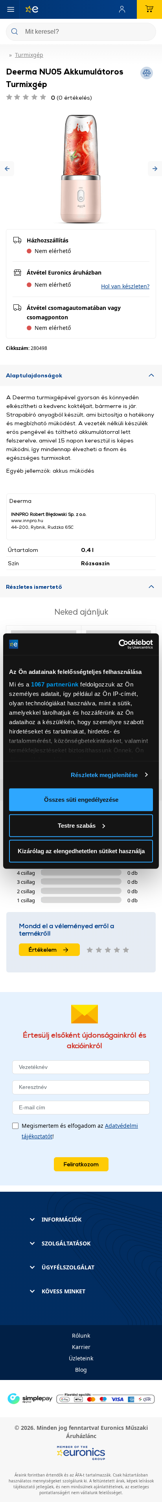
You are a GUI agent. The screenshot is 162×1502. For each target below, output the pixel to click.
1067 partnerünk (55, 684)
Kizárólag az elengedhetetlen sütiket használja (81, 851)
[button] (7, 168)
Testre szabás (77, 825)
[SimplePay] (81, 1398)
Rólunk (81, 1335)
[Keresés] (147, 32)
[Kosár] (149, 9)
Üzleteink (81, 1358)
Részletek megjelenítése (104, 774)
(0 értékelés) (71, 97)
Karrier (81, 1347)
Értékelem (43, 949)
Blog (81, 1369)
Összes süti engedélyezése (81, 799)
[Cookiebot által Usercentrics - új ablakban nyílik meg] (118, 644)
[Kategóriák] (10, 9)
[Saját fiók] (124, 9)
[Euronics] (28, 9)
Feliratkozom (81, 1164)
